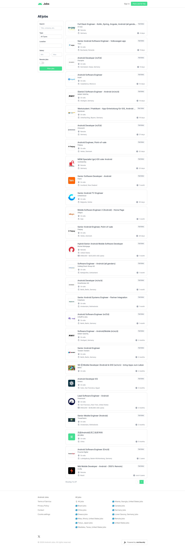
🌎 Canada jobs (118, 506)
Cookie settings (44, 514)
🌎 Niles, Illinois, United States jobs (89, 518)
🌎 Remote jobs (118, 518)
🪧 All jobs (79, 501)
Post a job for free (139, 4)
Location (43, 41)
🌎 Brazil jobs (80, 506)
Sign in (127, 4)
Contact (41, 510)
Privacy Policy (43, 506)
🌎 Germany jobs (119, 510)
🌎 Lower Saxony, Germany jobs (125, 514)
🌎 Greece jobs (81, 514)
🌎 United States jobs (120, 523)
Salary (42, 50)
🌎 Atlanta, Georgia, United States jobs (127, 501)
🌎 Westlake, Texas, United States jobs (90, 527)
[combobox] (51, 45)
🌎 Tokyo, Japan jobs (84, 523)
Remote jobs (44, 59)
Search (42, 24)
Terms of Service (44, 501)
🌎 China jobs (80, 510)
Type (41, 33)
